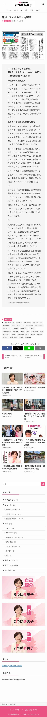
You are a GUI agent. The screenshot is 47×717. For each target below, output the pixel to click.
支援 (28, 331)
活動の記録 (7, 21)
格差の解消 (34, 331)
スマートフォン (37, 323)
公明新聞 (15, 328)
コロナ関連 (27, 323)
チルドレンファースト (15, 537)
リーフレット (7, 328)
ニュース (10, 505)
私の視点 (10, 570)
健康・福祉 (11, 542)
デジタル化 (29, 326)
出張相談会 (23, 328)
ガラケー (19, 323)
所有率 (22, 331)
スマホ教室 (6, 326)
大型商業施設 (7, 331)
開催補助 (28, 337)
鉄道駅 (21, 337)
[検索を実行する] (43, 484)
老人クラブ (6, 334)
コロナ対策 (11, 533)
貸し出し (5, 337)
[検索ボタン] (43, 4)
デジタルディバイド (18, 326)
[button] (7, 348)
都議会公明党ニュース (15, 519)
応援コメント (11, 560)
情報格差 (15, 331)
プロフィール (19, 710)
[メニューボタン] (4, 4)
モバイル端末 (39, 326)
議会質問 (39, 334)
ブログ (35, 710)
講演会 (33, 334)
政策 (26, 710)
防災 (8, 555)
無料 (41, 331)
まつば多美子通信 (13, 509)
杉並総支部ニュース (14, 514)
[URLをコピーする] (40, 348)
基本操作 (32, 328)
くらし (10, 528)
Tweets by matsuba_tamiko (12, 665)
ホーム (12, 710)
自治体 (14, 334)
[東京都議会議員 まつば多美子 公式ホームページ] (23, 4)
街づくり (10, 551)
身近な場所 (13, 337)
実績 (8, 523)
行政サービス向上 (23, 334)
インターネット (9, 323)
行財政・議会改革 (13, 546)
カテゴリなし (11, 500)
